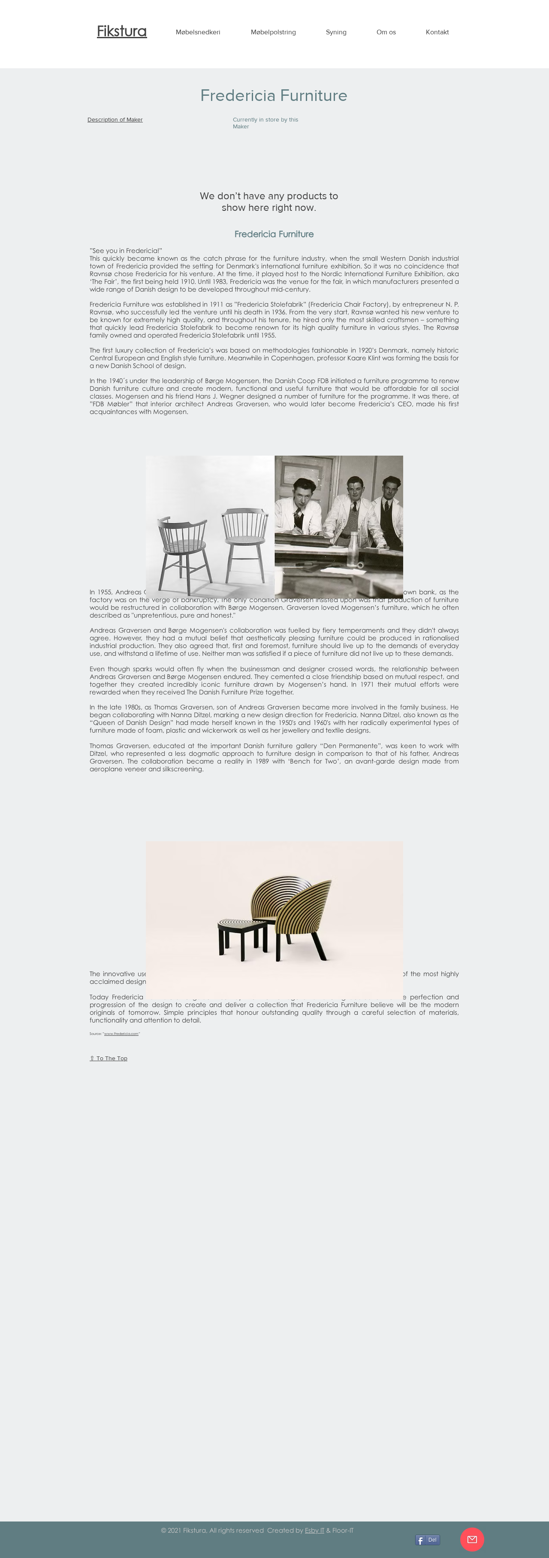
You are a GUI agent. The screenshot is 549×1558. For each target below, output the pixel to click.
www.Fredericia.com (121, 1034)
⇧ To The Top (108, 1058)
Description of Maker (115, 119)
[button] (197, 32)
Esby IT (314, 1530)
